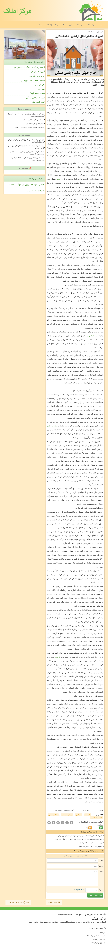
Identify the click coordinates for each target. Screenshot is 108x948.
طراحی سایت (39, 85)
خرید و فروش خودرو (36, 76)
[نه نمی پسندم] (90, 827)
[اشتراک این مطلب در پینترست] (58, 822)
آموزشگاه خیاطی (38, 72)
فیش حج (41, 89)
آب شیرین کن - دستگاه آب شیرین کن (29, 67)
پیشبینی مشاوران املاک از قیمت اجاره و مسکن (29, 127)
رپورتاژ (26, 184)
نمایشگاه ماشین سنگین (35, 98)
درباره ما (102, 932)
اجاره (63, 25)
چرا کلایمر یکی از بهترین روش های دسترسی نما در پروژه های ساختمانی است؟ (25, 115)
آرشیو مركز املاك (99, 939)
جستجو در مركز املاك (97, 942)
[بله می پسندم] (101, 827)
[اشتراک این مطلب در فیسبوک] (72, 822)
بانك (28, 190)
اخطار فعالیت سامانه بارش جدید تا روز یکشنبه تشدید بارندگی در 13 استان (78, 839)
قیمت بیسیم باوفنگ (37, 93)
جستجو (39, 25)
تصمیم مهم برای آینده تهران (34, 123)
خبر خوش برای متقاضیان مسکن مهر (32, 120)
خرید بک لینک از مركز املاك (95, 936)
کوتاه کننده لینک (38, 102)
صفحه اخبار (53, 902)
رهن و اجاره (52, 426)
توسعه (57, 657)
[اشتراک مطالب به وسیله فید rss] (49, 822)
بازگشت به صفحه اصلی (17, 902)
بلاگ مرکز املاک (52, 25)
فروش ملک (91, 25)
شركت (41, 190)
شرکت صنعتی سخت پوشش (33, 80)
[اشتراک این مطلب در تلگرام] (63, 822)
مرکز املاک (17, 10)
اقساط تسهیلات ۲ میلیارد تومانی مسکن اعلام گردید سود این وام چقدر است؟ (26, 159)
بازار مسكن (67, 815)
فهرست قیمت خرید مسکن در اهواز (91, 843)
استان (91, 336)
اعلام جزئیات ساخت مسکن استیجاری (90, 846)
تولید (18, 184)
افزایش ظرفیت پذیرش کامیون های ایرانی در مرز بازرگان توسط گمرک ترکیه (26, 141)
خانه (101, 25)
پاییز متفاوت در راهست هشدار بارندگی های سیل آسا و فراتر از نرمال (80, 835)
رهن (70, 25)
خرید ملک (80, 25)
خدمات (11, 184)
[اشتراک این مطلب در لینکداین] (54, 822)
